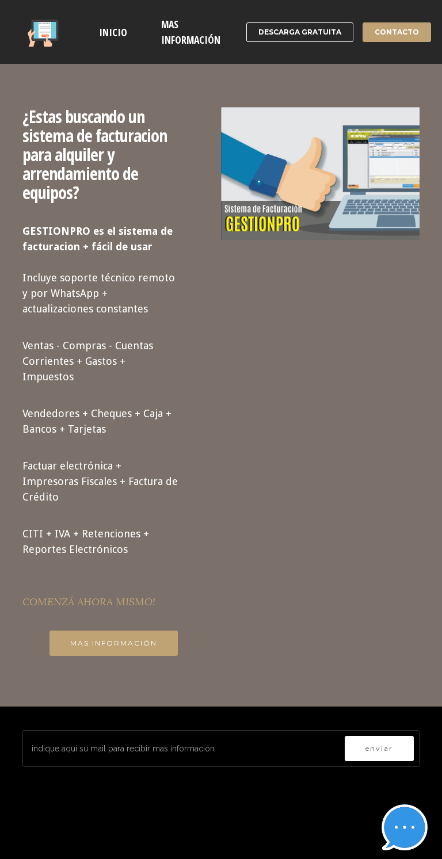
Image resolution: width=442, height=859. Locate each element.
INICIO (113, 32)
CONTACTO (397, 32)
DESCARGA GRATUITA (299, 32)
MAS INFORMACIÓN (190, 31)
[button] (405, 827)
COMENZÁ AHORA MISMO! (88, 601)
